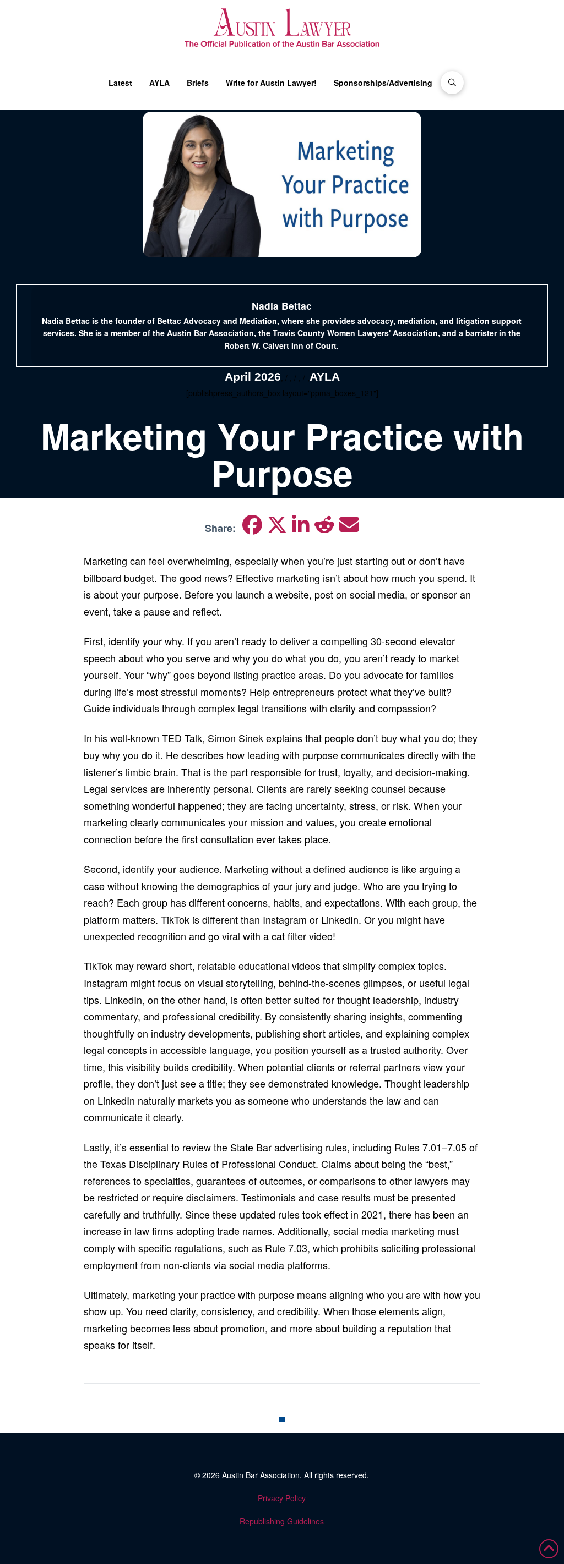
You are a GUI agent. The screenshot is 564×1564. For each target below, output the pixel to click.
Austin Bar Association (261, 1474)
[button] (452, 82)
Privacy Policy (282, 1497)
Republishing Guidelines (282, 1521)
